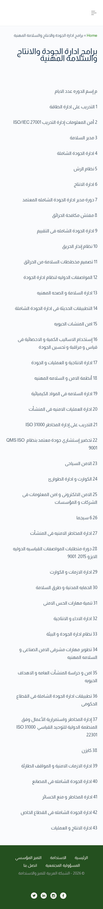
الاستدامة (58, 857)
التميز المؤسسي (28, 857)
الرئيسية (81, 857)
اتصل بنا (30, 865)
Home (92, 35)
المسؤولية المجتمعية (62, 865)
